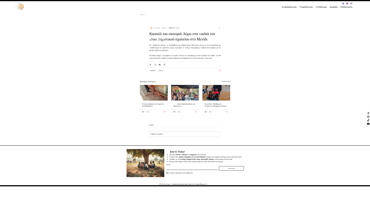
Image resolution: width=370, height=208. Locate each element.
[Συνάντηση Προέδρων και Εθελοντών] (185, 93)
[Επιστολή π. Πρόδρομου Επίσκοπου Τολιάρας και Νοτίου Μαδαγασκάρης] (216, 93)
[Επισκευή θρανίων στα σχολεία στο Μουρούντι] (154, 93)
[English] (347, 3)
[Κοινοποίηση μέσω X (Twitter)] (155, 64)
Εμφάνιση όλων (226, 81)
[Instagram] (368, 116)
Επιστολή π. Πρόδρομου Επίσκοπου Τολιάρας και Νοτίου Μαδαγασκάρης (216, 105)
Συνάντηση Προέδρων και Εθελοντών (184, 105)
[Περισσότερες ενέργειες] (219, 28)
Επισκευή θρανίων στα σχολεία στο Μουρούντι (153, 105)
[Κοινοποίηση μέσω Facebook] (150, 64)
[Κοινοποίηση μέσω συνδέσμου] (164, 64)
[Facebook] (368, 113)
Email (168, 164)
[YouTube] (368, 123)
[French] (351, 3)
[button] (289, 7)
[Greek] (343, 3)
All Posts (142, 14)
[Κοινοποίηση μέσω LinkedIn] (160, 64)
